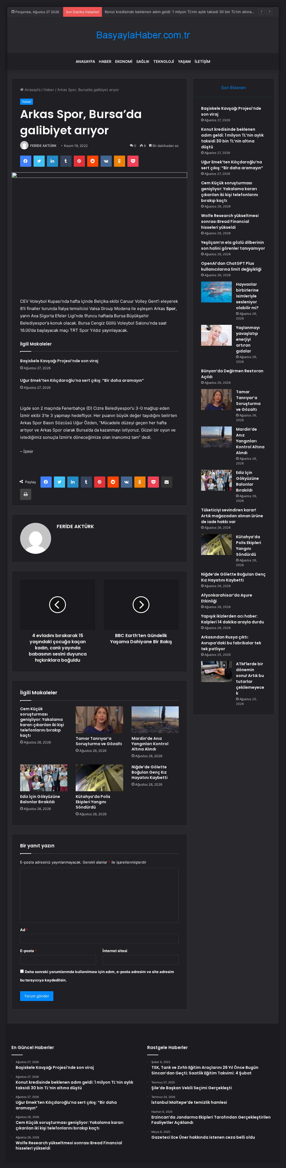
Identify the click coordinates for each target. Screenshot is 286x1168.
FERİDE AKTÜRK (43, 146)
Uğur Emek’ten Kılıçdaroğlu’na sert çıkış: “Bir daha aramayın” (82, 380)
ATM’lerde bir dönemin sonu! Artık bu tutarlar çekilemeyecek (250, 678)
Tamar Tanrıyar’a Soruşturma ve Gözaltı (99, 741)
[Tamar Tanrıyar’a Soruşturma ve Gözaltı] (99, 719)
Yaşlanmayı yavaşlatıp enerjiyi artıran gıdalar (248, 339)
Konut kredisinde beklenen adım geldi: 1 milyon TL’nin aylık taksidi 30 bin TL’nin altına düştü (232, 138)
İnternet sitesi (115, 950)
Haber (105, 61)
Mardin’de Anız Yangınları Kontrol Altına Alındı (150, 744)
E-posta (28, 950)
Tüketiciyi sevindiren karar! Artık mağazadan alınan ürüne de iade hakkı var (232, 516)
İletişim (202, 61)
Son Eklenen (233, 87)
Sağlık (142, 61)
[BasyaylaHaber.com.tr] (143, 35)
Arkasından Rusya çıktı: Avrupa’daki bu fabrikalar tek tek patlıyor (231, 643)
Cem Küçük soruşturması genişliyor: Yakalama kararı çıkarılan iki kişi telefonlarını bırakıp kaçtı (42, 722)
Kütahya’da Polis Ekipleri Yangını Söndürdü (93, 802)
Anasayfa (85, 61)
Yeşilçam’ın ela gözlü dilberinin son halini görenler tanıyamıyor (233, 245)
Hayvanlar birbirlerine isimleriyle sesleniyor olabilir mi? (247, 296)
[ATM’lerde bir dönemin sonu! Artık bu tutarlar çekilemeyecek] (216, 671)
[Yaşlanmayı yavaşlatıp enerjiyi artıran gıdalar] (216, 335)
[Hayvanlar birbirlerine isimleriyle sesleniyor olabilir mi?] (216, 292)
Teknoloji (163, 61)
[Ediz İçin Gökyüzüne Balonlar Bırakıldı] (44, 777)
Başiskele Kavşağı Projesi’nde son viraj (59, 361)
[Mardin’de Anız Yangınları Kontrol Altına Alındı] (155, 719)
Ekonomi (123, 61)
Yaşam (184, 61)
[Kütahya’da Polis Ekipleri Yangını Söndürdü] (99, 777)
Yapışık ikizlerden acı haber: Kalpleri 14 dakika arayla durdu (232, 619)
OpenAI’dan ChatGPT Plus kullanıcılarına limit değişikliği (231, 266)
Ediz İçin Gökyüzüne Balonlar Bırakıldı (40, 799)
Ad (24, 930)
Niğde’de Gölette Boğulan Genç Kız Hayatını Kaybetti (150, 772)
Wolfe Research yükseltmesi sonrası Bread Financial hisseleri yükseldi (230, 221)
